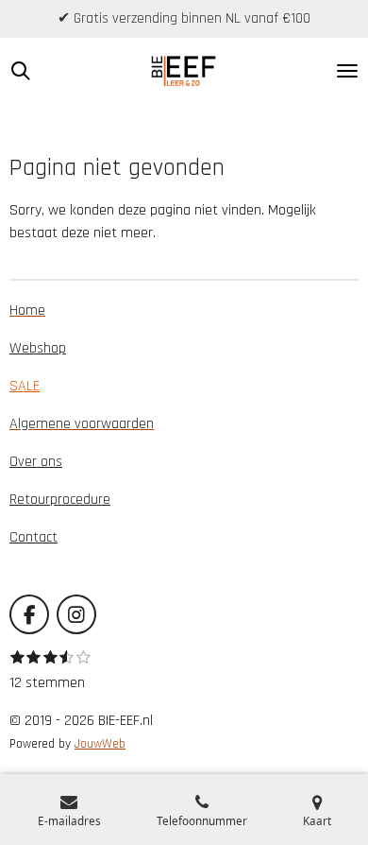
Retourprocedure (59, 499)
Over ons (35, 462)
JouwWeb (100, 744)
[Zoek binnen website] (21, 71)
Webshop (37, 348)
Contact (33, 537)
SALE (24, 386)
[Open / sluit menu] (347, 71)
